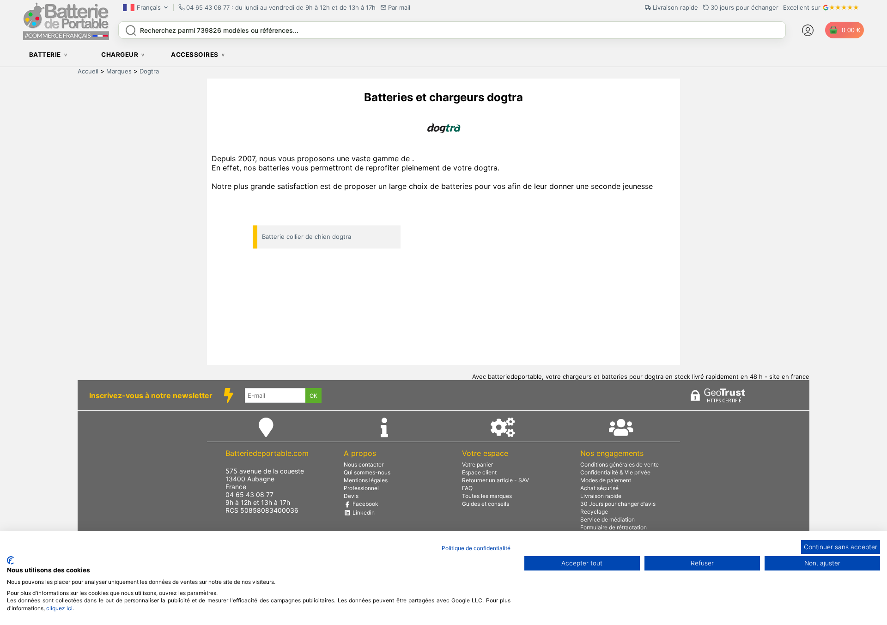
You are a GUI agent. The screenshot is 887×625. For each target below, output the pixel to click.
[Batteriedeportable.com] (66, 38)
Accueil (88, 71)
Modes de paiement (605, 480)
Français (149, 7)
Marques (119, 71)
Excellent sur (801, 7)
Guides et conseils (485, 503)
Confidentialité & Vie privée (615, 472)
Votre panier (477, 464)
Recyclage (594, 511)
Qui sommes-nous (367, 472)
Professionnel (361, 488)
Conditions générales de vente (619, 464)
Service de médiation (607, 519)
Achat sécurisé (599, 488)
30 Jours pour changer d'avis (618, 503)
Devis (351, 495)
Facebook (364, 503)
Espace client (479, 472)
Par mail (399, 7)
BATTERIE (45, 54)
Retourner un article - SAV (495, 480)
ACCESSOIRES (195, 54)
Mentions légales (366, 480)
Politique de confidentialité (476, 548)
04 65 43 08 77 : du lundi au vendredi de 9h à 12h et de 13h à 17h (281, 7)
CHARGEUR (119, 54)
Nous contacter (363, 464)
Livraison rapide (600, 495)
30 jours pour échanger (744, 7)
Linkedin (363, 512)
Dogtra (149, 71)
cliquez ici (59, 608)
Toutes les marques (487, 495)
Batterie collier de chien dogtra (306, 236)
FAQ (467, 488)
